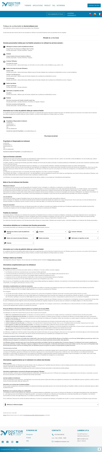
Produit (47, 5)
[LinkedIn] (2, 442)
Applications (38, 5)
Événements (71, 15)
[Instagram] (12, 442)
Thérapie (28, 5)
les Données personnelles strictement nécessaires (34, 415)
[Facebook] (7, 442)
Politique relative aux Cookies (54, 260)
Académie (70, 13)
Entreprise (61, 5)
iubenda (4, 415)
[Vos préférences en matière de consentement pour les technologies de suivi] (99, 449)
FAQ (53, 5)
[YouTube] (17, 442)
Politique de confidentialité (23, 449)
